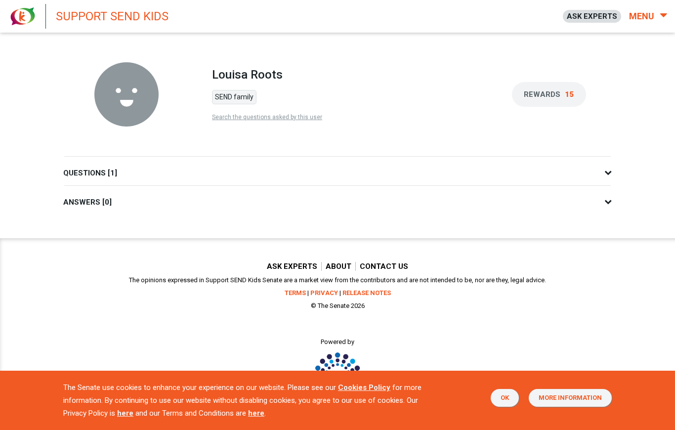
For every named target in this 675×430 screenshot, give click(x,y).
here (125, 413)
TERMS (295, 293)
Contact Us (384, 266)
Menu (642, 16)
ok (505, 397)
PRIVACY (324, 293)
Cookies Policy (364, 387)
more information (570, 397)
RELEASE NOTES (366, 293)
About (338, 266)
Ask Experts (292, 266)
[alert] (266, 16)
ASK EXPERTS (592, 16)
